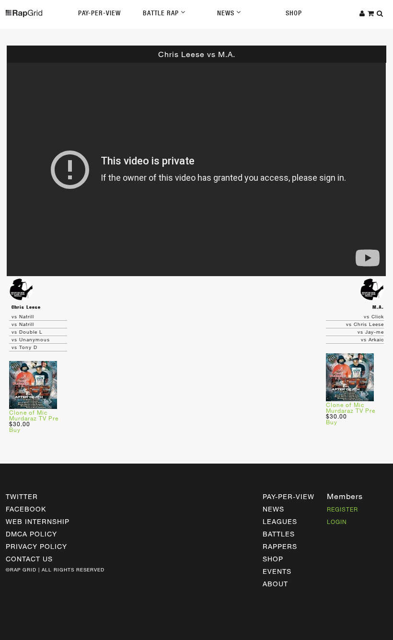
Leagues (280, 521)
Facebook (26, 509)
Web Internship (37, 521)
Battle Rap (162, 13)
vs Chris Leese (365, 324)
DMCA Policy (31, 534)
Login (337, 521)
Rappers (280, 546)
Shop (294, 13)
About (275, 584)
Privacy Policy (36, 546)
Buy (15, 429)
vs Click (374, 316)
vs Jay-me (371, 332)
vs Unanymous (31, 339)
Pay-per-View (288, 496)
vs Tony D (24, 347)
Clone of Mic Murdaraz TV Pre (33, 415)
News (226, 13)
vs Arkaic (372, 339)
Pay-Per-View (99, 13)
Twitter (22, 496)
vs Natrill (23, 316)
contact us (29, 559)
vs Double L (27, 332)
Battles (279, 534)
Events (277, 571)
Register (342, 509)
